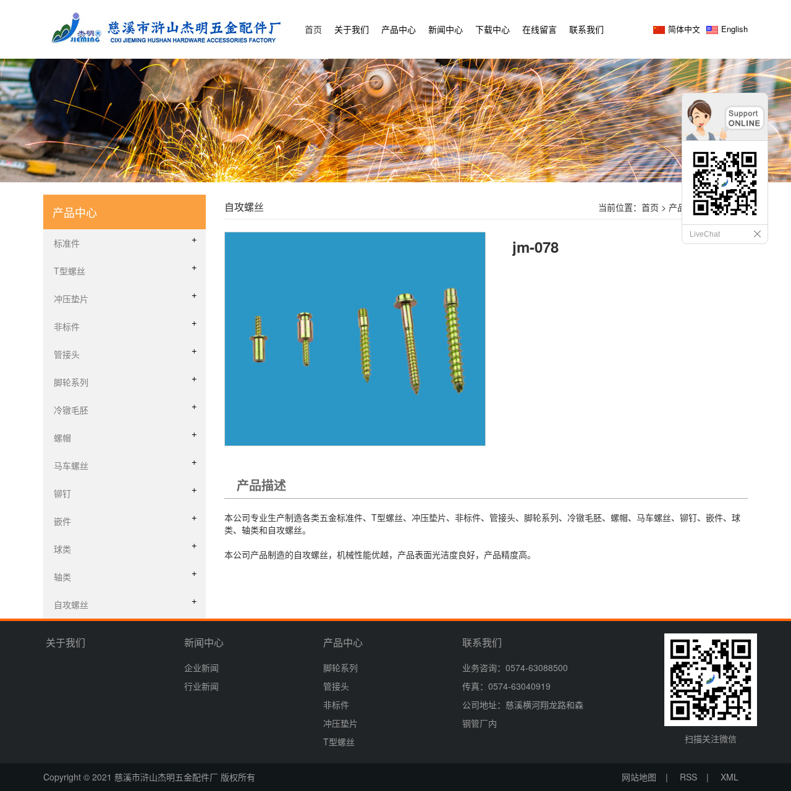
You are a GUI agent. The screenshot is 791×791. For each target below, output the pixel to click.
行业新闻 (201, 686)
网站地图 (639, 777)
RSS (688, 777)
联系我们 (586, 29)
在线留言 (539, 29)
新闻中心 (445, 29)
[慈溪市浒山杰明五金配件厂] (166, 26)
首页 (313, 29)
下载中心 (492, 29)
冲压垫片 (340, 723)
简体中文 (684, 29)
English (734, 29)
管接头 (336, 686)
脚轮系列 (340, 667)
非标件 (336, 704)
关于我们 (351, 29)
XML (729, 777)
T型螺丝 (339, 741)
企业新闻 (201, 667)
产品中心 (398, 29)
